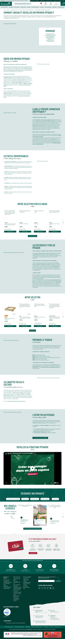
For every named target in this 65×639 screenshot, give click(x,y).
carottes (14, 392)
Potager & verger (26, 579)
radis (57, 281)
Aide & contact (33, 0)
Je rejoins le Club (33, 553)
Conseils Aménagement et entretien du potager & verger (27, 9)
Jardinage (24, 581)
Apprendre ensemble (61, 0)
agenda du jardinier (40, 143)
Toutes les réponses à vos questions (39, 612)
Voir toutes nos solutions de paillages (40, 437)
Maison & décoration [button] (48, 7)
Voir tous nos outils (32, 236)
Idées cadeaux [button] (11, 7)
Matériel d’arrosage (25, 498)
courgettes (22, 393)
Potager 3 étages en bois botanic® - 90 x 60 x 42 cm (39, 317)
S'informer (8, 9)
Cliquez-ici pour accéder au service (40, 622)
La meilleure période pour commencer (50, 35)
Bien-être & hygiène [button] (61, 7)
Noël (24, 588)
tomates (57, 282)
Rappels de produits (16, 595)
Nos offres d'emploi (7, 588)
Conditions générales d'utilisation (19, 626)
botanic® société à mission (8, 582)
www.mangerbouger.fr (28, 629)
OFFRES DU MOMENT (4, 7)
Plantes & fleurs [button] (17, 7)
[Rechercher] (30, 3)
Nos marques (15, 590)
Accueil (5, 9)
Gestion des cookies (57, 626)
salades (21, 392)
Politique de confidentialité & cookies (37, 626)
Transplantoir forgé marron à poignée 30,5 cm (54, 224)
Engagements (55, 0)
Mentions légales (27, 626)
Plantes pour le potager (34, 498)
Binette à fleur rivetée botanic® (24, 223)
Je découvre (32, 330)
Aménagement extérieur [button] (35, 7)
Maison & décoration (26, 583)
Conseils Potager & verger (14, 9)
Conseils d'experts (42, 0)
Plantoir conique (36, 223)
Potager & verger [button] (23, 7)
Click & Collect (25, 569)
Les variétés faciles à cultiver (50, 39)
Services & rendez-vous (49, 0)
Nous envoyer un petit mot (54, 611)
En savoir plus (6, 616)
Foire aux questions (16, 598)
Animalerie (25, 584)
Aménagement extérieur (27, 582)
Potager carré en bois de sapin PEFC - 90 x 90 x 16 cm (10, 319)
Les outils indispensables (50, 36)
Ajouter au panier (10, 231)
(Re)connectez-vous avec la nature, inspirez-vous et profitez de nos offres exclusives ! (47, 577)
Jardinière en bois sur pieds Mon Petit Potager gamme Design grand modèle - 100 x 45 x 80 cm (54, 318)
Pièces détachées (45, 626)
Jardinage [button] (28, 7)
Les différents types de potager (50, 37)
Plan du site (51, 626)
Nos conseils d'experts (16, 584)
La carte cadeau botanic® (17, 592)
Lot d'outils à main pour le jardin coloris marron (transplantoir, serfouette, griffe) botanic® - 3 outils (10, 224)
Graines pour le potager (44, 498)
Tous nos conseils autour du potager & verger (33, 528)
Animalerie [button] (42, 7)
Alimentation (25, 585)
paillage (36, 425)
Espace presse (6, 585)
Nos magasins (15, 581)
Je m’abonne (58, 581)
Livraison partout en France (40, 569)
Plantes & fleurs (25, 578)
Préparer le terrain (50, 38)
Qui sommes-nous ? (7, 579)
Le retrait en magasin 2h (17, 588)
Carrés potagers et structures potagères (13, 498)
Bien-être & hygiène (26, 587)
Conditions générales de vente (9, 626)
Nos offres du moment (16, 589)
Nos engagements (6, 580)
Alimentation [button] (55, 7)
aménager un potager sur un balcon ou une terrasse (46, 253)
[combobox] (22, 4)
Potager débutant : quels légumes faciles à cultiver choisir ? (16, 401)
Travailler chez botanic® (7, 587)
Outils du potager (55, 498)
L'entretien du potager (50, 41)
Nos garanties (15, 585)
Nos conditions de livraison (17, 587)
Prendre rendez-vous (38, 617)
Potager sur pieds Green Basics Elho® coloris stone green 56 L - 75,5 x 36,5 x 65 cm (25, 318)
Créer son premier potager (50, 33)
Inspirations (37, 0)
